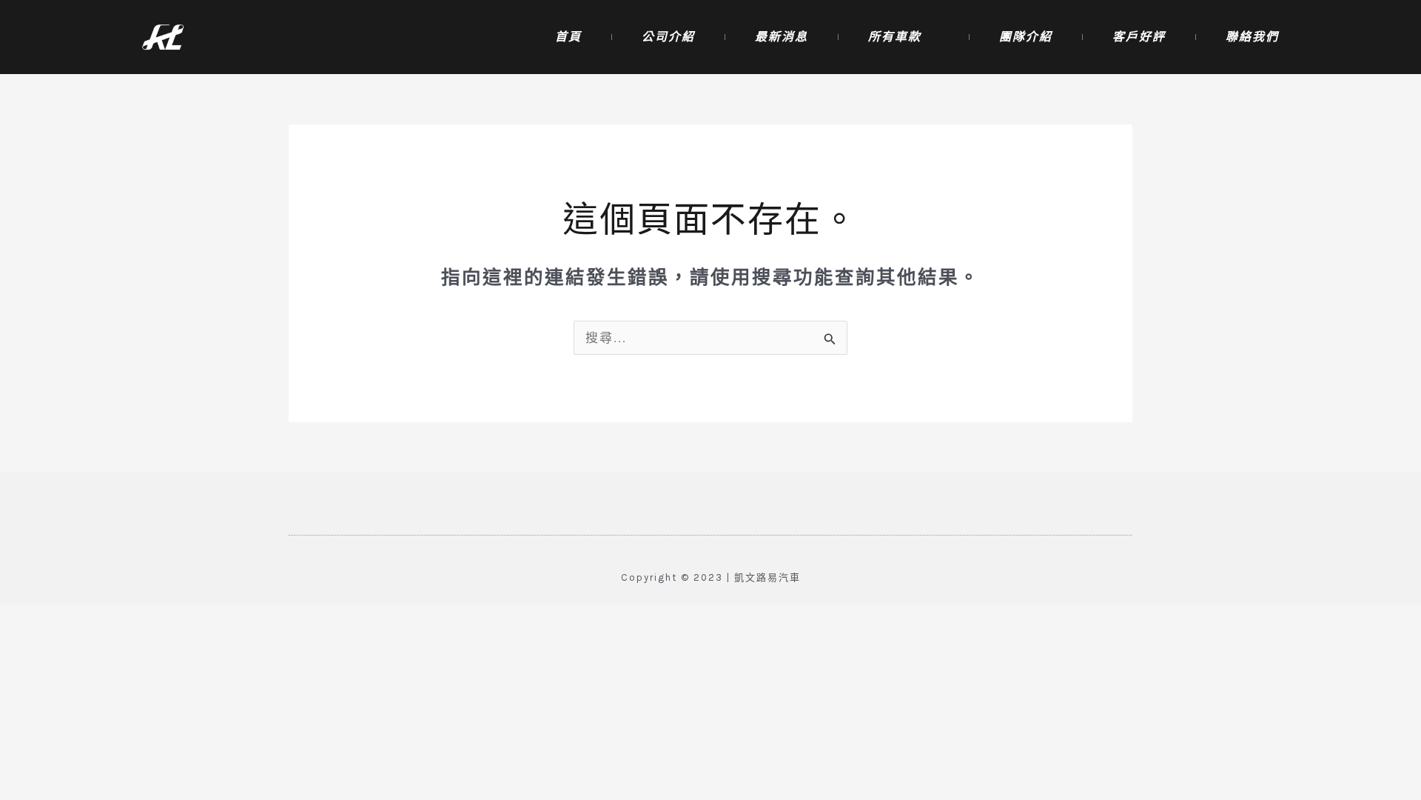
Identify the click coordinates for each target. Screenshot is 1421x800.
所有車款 (894, 37)
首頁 (568, 37)
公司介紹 (668, 37)
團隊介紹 (1025, 37)
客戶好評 (1139, 37)
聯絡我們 (1252, 37)
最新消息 (781, 37)
